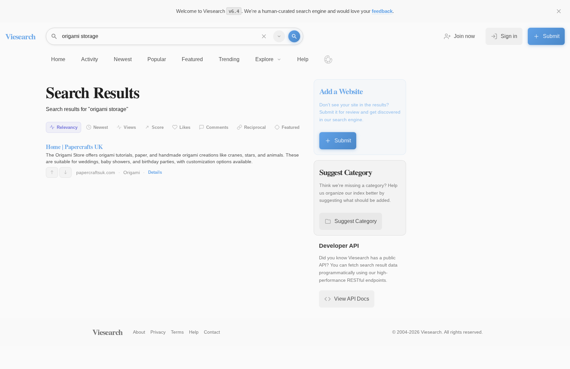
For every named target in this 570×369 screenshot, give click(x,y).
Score (158, 127)
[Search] (294, 36)
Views (130, 127)
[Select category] (279, 36)
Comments (217, 127)
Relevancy (67, 127)
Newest (100, 127)
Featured (291, 127)
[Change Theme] (328, 59)
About (139, 332)
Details (155, 172)
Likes (184, 127)
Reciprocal (255, 127)
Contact (212, 332)
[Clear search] (264, 36)
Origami (131, 172)
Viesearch (20, 36)
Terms (177, 332)
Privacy (158, 332)
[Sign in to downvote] (65, 172)
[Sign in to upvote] (52, 172)
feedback (382, 11)
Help (194, 332)
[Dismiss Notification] (559, 11)
